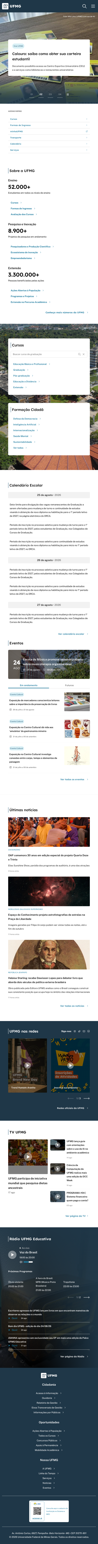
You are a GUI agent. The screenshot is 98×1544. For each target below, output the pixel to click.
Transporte (15, 137)
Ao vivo (25, 1248)
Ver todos (18, 447)
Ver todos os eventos (72, 779)
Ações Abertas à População (47, 1431)
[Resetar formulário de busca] (83, 354)
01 (31, 94)
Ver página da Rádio (72, 1356)
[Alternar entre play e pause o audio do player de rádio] (12, 1255)
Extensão (18, 387)
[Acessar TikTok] (79, 1031)
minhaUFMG (16, 131)
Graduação (19, 370)
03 (50, 94)
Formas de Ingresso (20, 125)
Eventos (47, 1487)
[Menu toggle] (93, 6)
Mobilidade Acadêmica (47, 1450)
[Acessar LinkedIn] (88, 1031)
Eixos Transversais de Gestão (47, 1407)
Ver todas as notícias (72, 1005)
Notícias (47, 1483)
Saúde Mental (20, 436)
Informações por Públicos (47, 1412)
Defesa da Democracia (25, 418)
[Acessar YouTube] (84, 1031)
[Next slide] (86, 1098)
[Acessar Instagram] (75, 1031)
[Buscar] (79, 354)
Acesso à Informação (47, 1393)
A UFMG (46, 1468)
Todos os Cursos (47, 1435)
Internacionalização (24, 430)
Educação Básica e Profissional (30, 364)
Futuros (69, 685)
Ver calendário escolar (71, 633)
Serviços (14, 150)
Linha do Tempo (47, 1473)
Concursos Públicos (47, 1440)
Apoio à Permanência (47, 1445)
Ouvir (14, 1318)
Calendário (15, 144)
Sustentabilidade (22, 442)
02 (41, 94)
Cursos (13, 119)
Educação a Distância (24, 381)
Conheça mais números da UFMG (65, 312)
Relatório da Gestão (47, 1402)
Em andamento (28, 685)
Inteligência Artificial (24, 424)
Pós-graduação (21, 375)
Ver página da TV (75, 1216)
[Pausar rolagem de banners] (67, 94)
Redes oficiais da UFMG (70, 1108)
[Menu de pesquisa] (84, 6)
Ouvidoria (47, 1398)
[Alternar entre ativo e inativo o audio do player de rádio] (21, 1261)
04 (59, 94)
